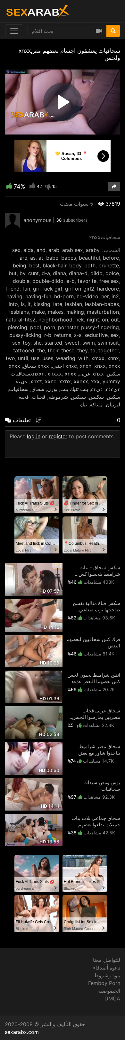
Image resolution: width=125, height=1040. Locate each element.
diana (59, 273)
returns (62, 335)
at (40, 258)
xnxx (100, 366)
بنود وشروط (107, 975)
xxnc (50, 381)
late (57, 304)
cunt (33, 273)
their (53, 350)
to (93, 350)
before (111, 258)
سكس (113, 397)
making (75, 312)
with (83, 358)
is (23, 304)
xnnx (113, 358)
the (41, 350)
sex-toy (21, 342)
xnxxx (54, 373)
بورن (52, 389)
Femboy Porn (104, 983)
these (67, 350)
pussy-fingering (100, 327)
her (105, 296)
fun (26, 288)
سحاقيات (19, 389)
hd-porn (64, 296)
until (23, 358)
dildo (96, 273)
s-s (77, 335)
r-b (47, 335)
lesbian (73, 304)
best (34, 265)
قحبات (39, 397)
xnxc (71, 366)
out (115, 319)
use (35, 358)
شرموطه (58, 397)
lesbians (19, 312)
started (53, 342)
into (13, 304)
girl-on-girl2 (79, 288)
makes (55, 312)
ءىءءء (113, 389)
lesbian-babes (102, 304)
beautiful (89, 258)
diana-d (78, 273)
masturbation (103, 312)
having (14, 296)
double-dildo (47, 281)
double (21, 281)
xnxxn (37, 373)
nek (79, 319)
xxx (95, 381)
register (58, 436)
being (19, 265)
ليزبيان (113, 404)
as (33, 258)
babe (52, 258)
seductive (96, 335)
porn (49, 327)
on (105, 319)
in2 (115, 296)
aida (28, 250)
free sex (109, 281)
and (41, 250)
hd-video (87, 296)
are (23, 258)
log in (33, 436)
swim (88, 342)
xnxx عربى (91, 373)
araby (92, 250)
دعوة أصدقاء (106, 967)
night (93, 319)
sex (16, 250)
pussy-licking (25, 335)
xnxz (36, 381)
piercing (17, 327)
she (37, 342)
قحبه (24, 397)
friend (12, 288)
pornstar (68, 327)
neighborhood (55, 319)
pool (35, 327)
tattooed (23, 350)
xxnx (65, 381)
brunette (108, 265)
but (13, 273)
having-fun (38, 296)
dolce (112, 273)
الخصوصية (109, 991)
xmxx (97, 358)
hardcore (108, 288)
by (22, 273)
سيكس (78, 397)
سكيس (96, 397)
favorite (87, 281)
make (38, 312)
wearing (65, 358)
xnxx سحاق (36, 366)
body (75, 265)
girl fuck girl (47, 288)
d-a (46, 273)
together (108, 350)
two (10, 358)
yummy (111, 381)
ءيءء (97, 389)
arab (53, 250)
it (29, 304)
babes (68, 258)
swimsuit (108, 342)
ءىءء (22, 381)
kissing (42, 304)
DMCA (112, 998)
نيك (83, 404)
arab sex (72, 250)
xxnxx (81, 381)
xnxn (85, 366)
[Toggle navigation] (14, 30)
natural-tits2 (21, 319)
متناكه (96, 404)
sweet (72, 342)
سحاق (37, 389)
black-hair (54, 265)
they (82, 350)
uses (47, 358)
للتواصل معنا (106, 960)
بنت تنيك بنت (74, 389)
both (90, 265)
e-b (70, 281)
